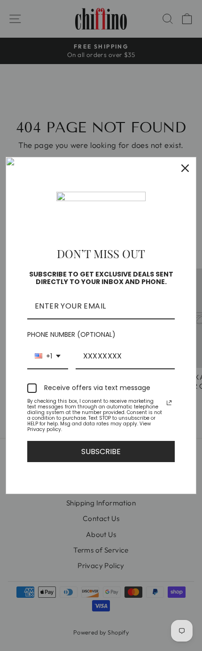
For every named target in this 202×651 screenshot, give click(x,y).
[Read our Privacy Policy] (169, 402)
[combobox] (47, 356)
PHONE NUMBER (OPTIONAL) (71, 334)
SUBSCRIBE (101, 451)
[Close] (185, 168)
